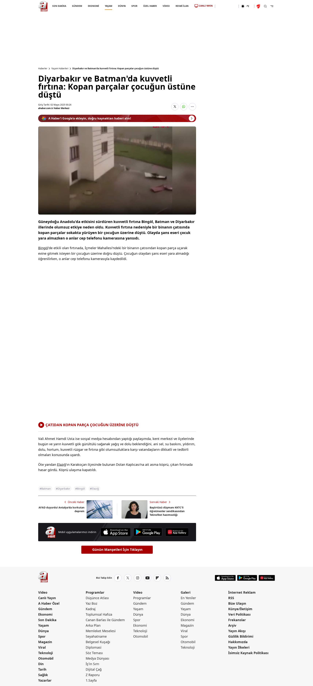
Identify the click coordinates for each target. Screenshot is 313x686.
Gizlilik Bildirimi (240, 636)
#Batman (45, 488)
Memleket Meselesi (101, 631)
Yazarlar (45, 680)
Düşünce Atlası (97, 598)
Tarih (42, 669)
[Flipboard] (157, 578)
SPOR (134, 6)
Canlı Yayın (47, 598)
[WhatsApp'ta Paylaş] (183, 106)
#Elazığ (94, 488)
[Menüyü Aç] (272, 6)
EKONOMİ (93, 6)
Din (41, 664)
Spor (41, 636)
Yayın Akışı (237, 631)
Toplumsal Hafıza (99, 614)
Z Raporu (93, 675)
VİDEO (166, 6)
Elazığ (61, 464)
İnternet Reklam (242, 592)
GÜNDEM (77, 6)
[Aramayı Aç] (265, 6)
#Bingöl (80, 488)
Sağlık (43, 675)
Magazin (45, 642)
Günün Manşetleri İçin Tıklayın (117, 549)
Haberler (42, 68)
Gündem (45, 609)
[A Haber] (43, 6)
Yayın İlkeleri (238, 647)
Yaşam (43, 625)
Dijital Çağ (94, 669)
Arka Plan (93, 625)
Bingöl (43, 248)
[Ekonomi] (226, 6)
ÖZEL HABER (150, 6)
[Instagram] (137, 578)
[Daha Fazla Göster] (192, 106)
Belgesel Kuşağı (98, 642)
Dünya (43, 631)
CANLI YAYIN (206, 5)
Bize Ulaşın (237, 603)
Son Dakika (47, 620)
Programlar (95, 592)
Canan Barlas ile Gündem (105, 620)
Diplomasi (93, 647)
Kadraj (91, 609)
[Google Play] (148, 532)
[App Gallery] (177, 532)
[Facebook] (118, 578)
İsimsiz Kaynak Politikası (248, 653)
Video (42, 592)
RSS (231, 598)
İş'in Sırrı (92, 664)
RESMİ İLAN (182, 6)
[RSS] (167, 578)
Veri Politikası (239, 614)
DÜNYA (122, 6)
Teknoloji (45, 653)
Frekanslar (237, 620)
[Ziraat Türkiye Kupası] (259, 6)
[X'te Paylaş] (175, 106)
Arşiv (232, 625)
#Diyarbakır (63, 488)
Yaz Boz (91, 603)
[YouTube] (147, 578)
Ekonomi (45, 614)
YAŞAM (108, 6)
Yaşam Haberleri (59, 68)
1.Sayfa (91, 680)
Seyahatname (96, 636)
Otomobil (45, 658)
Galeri (185, 592)
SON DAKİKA (59, 6)
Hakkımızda (238, 642)
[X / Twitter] (127, 578)
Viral (42, 647)
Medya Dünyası (97, 658)
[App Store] (115, 532)
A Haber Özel (48, 603)
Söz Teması (94, 653)
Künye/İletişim (240, 609)
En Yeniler (188, 598)
